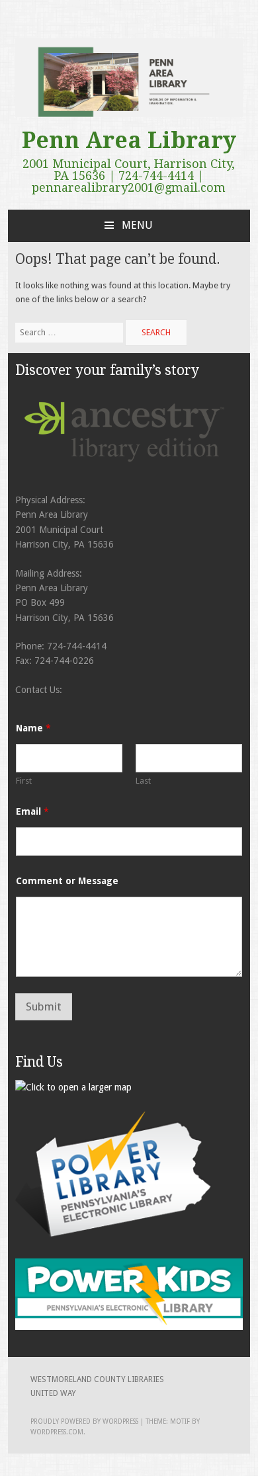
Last (143, 781)
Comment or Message (67, 881)
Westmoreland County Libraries (97, 1379)
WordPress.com (56, 1432)
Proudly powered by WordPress (84, 1421)
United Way (53, 1393)
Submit (44, 1006)
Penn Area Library (129, 140)
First (24, 781)
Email (32, 811)
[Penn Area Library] (129, 114)
